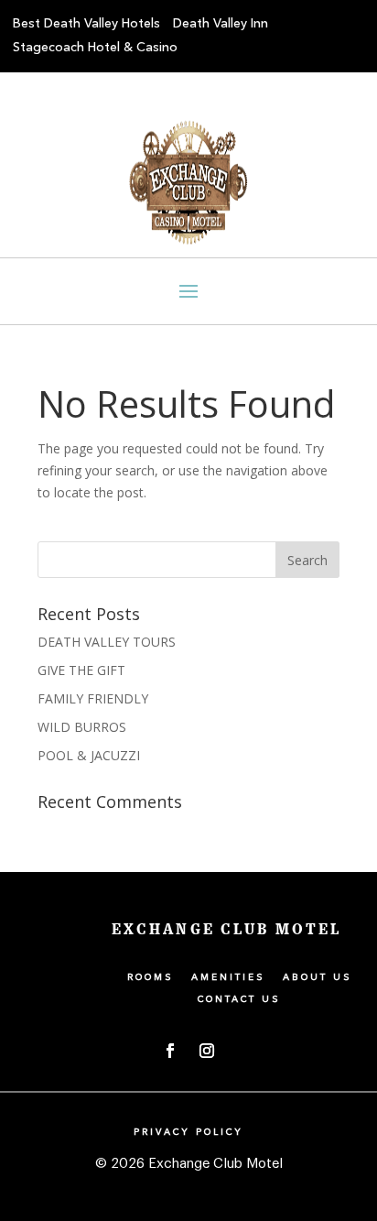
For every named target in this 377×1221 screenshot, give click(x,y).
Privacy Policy (188, 1132)
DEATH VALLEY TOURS (107, 641)
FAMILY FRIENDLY (93, 698)
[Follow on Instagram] (206, 1050)
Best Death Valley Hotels (86, 23)
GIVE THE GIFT (81, 670)
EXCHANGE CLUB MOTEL (226, 929)
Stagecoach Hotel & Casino (95, 47)
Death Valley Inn (220, 23)
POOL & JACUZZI (89, 755)
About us (317, 977)
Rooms (150, 977)
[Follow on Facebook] (170, 1050)
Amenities (228, 977)
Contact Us (239, 999)
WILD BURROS (82, 727)
